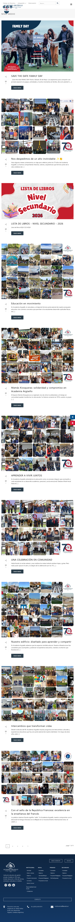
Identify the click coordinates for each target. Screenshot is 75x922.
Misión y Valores (30, 873)
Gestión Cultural (30, 883)
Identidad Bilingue (43, 875)
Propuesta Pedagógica (44, 878)
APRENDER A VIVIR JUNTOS (26, 475)
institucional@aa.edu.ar (62, 906)
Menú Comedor (55, 861)
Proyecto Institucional (32, 878)
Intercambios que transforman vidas (32, 725)
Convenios (29, 880)
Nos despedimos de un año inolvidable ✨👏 (36, 158)
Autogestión (21, 3)
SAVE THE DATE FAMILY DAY (26, 75)
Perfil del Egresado (54, 878)
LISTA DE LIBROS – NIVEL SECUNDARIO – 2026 (37, 223)
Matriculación (32, 3)
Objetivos (29, 875)
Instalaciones (30, 891)
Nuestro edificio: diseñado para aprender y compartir (41, 641)
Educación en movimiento (26, 303)
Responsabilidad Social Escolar (31, 887)
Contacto (37, 899)
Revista (69, 861)
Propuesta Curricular (43, 880)
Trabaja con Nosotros (9, 3)
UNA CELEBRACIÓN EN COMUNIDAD (31, 559)
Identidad (29, 870)
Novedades (41, 870)
